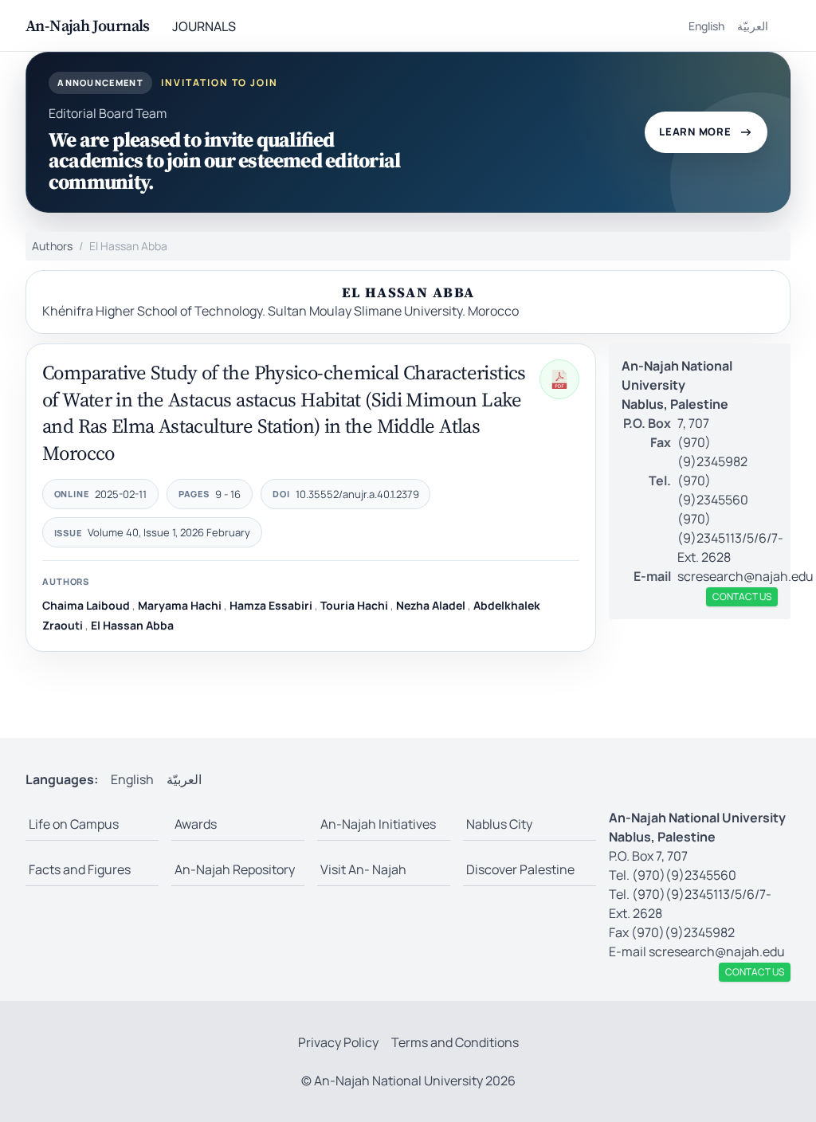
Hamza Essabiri (271, 605)
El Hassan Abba (132, 625)
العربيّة (752, 25)
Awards (196, 824)
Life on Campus (74, 824)
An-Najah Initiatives (378, 824)
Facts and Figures (80, 869)
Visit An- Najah (363, 869)
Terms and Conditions (455, 1042)
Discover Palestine (520, 869)
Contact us (741, 596)
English (706, 25)
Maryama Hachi (180, 605)
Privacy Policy (338, 1042)
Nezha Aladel (430, 605)
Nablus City (499, 824)
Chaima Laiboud (86, 605)
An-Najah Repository (235, 869)
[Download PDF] (559, 379)
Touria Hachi (354, 605)
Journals (204, 26)
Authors (52, 245)
